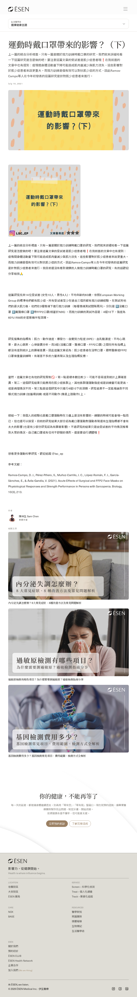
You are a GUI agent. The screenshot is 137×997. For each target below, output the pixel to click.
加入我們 (20, 970)
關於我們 (13, 946)
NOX (10, 911)
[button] (125, 9)
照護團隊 (77, 916)
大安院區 (13, 891)
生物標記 (77, 926)
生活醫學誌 (78, 931)
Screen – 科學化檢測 (83, 886)
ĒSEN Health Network (20, 960)
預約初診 (13, 951)
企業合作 (13, 965)
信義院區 (13, 886)
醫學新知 (77, 911)
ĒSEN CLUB (14, 955)
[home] (20, 9)
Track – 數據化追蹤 (82, 896)
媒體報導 (77, 921)
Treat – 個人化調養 (82, 891)
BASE (11, 916)
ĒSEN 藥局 (14, 896)
